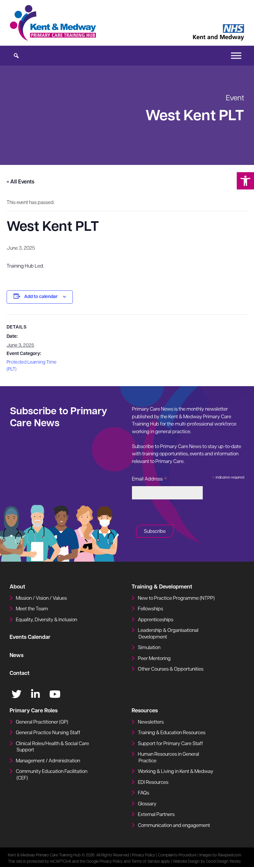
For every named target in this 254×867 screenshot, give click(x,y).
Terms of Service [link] (145, 862)
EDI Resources (153, 782)
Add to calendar (41, 296)
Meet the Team (32, 609)
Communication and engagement (174, 825)
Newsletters (151, 722)
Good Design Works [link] (223, 862)
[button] (245, 180)
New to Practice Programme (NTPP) (176, 598)
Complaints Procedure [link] (177, 855)
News (16, 655)
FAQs (143, 793)
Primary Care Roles (34, 711)
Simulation (149, 647)
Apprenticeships (155, 620)
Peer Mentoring (154, 658)
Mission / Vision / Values (41, 598)
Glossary (147, 804)
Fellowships (150, 609)
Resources (145, 711)
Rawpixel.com (229, 855)
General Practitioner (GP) (42, 722)
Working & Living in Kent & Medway (175, 771)
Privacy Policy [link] (143, 855)
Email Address (149, 480)
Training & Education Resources (171, 733)
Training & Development (162, 587)
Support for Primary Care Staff (170, 743)
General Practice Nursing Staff (48, 733)
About (17, 587)
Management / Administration (48, 761)
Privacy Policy (111, 862)
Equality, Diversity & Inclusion (46, 620)
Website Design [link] (186, 862)
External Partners (156, 814)
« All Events (20, 182)
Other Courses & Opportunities (170, 669)
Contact (19, 673)
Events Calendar (30, 637)
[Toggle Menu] (236, 55)
